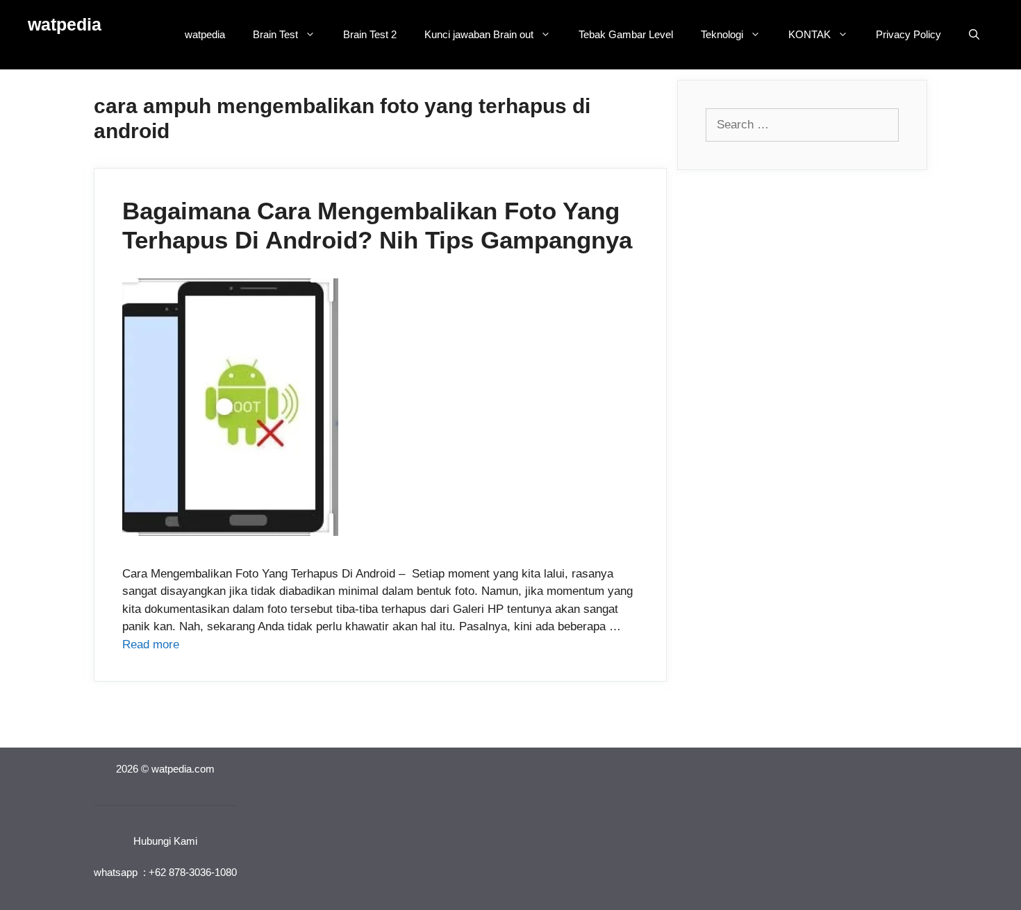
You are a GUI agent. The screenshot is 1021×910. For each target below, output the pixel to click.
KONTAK (809, 34)
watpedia (64, 24)
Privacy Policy (908, 34)
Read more (150, 644)
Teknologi (722, 34)
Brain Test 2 (370, 34)
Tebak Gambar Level (626, 34)
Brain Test (275, 34)
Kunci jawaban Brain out (478, 34)
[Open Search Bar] (974, 35)
